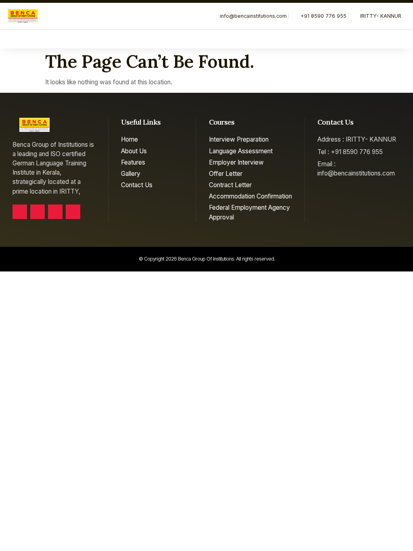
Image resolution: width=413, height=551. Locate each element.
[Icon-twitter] (37, 212)
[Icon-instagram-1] (73, 212)
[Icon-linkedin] (55, 212)
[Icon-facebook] (20, 212)
